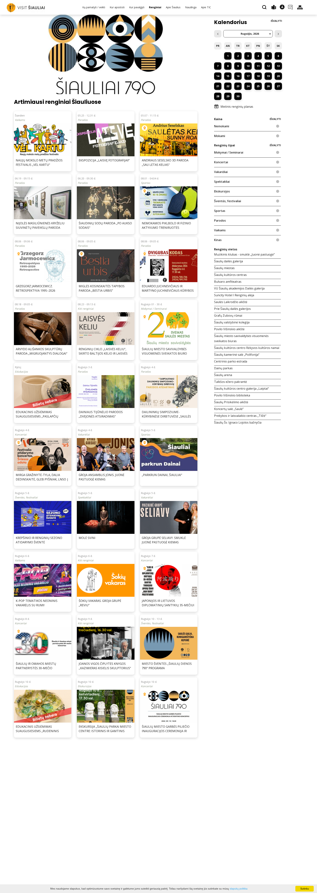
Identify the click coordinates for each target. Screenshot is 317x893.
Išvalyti (276, 21)
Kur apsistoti (117, 7)
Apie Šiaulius (173, 7)
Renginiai (155, 7)
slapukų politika (238, 888)
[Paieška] (264, 7)
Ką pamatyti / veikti (93, 7)
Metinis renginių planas (237, 107)
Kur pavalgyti (136, 7)
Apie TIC (206, 7)
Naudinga (190, 7)
